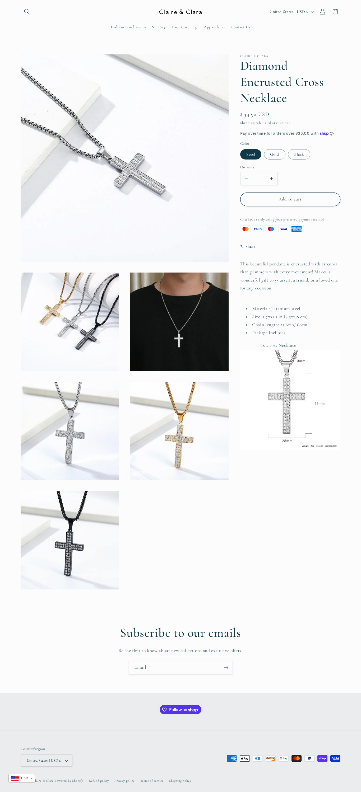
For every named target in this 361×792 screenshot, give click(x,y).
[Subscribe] (226, 667)
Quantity (247, 167)
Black (299, 154)
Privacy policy (124, 780)
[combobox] (21, 778)
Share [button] (250, 246)
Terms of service (152, 780)
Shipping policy (180, 780)
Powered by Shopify (69, 780)
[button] (27, 11)
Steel (251, 154)
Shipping (247, 122)
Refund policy (99, 780)
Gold (274, 154)
